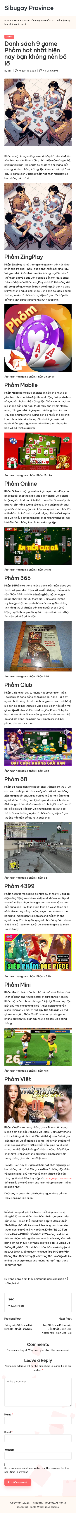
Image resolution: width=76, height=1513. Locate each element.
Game (9, 36)
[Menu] (70, 8)
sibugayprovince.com (59, 1178)
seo (11, 1299)
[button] (16, 1306)
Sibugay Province (29, 8)
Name (8, 1414)
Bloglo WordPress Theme (44, 1507)
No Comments (50, 70)
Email (8, 1432)
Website (9, 1450)
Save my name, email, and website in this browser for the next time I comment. (36, 1470)
